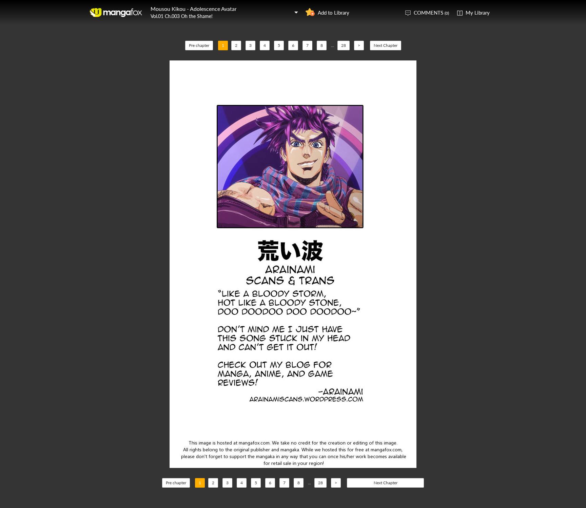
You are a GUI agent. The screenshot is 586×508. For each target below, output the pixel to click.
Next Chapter (385, 45)
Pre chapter (199, 45)
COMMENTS (431, 13)
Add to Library (333, 13)
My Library (478, 13)
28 (343, 45)
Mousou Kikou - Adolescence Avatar (194, 8)
